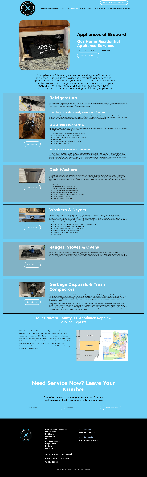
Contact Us (49, 448)
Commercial (50, 436)
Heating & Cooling (52, 441)
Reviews (48, 446)
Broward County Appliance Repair (59, 429)
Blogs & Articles (51, 444)
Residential (49, 434)
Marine (48, 439)
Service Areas (50, 432)
